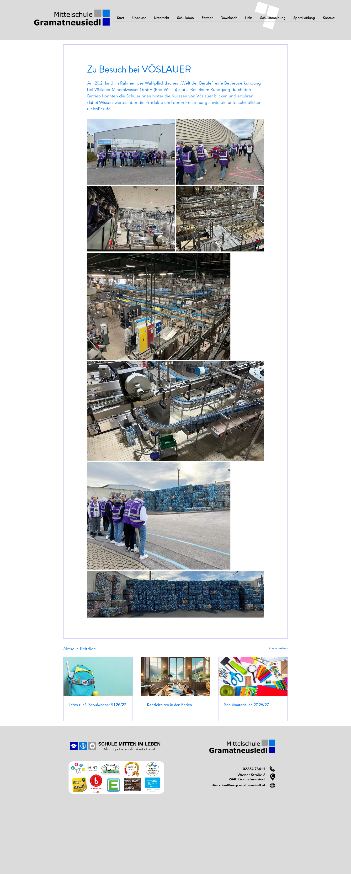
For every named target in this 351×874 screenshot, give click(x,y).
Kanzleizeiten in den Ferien (169, 705)
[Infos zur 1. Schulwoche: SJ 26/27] (98, 676)
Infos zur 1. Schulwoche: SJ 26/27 (97, 705)
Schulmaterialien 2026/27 (246, 705)
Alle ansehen (278, 648)
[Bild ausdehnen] (131, 152)
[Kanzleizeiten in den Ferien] (175, 676)
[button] (139, 19)
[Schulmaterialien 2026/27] (252, 676)
